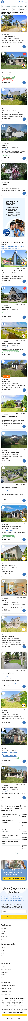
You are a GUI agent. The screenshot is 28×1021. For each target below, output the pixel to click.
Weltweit (4, 937)
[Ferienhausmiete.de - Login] (22, 2)
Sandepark (5, 184)
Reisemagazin (5, 972)
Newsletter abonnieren (14, 917)
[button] (26, 2)
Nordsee (3, 928)
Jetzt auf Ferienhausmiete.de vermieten (14, 878)
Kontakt (3, 978)
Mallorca (3, 934)
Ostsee (3, 931)
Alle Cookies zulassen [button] (14, 1015)
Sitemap (3, 939)
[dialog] (14, 1008)
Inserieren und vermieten (8, 985)
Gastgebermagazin (6, 988)
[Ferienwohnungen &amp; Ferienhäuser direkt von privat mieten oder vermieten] (2, 2)
